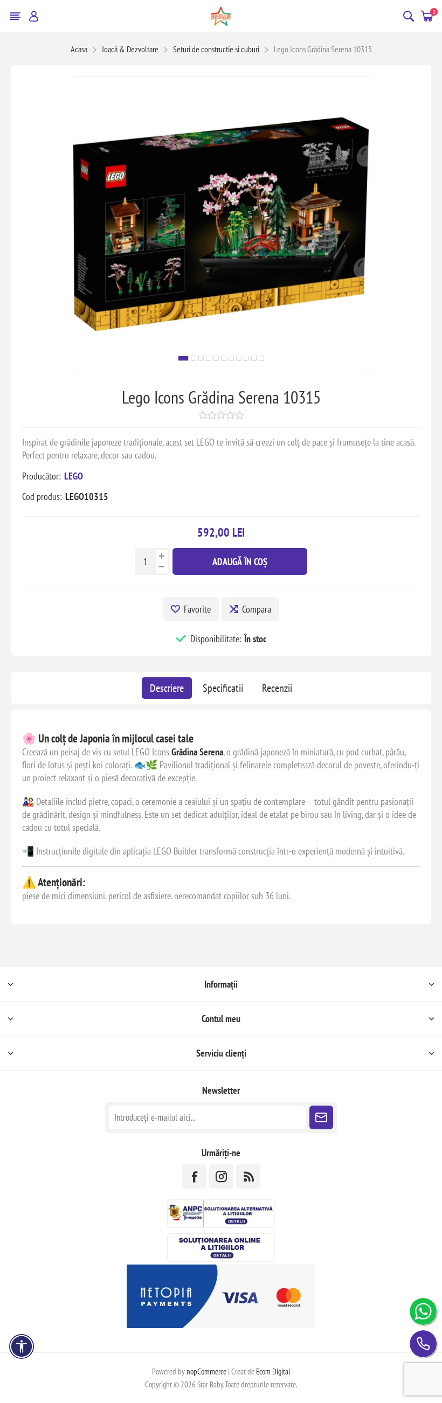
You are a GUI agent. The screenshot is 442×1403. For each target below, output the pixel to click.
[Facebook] (194, 1176)
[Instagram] (221, 1176)
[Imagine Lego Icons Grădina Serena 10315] (221, 368)
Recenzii (277, 688)
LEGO (73, 476)
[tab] (167, 688)
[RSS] (248, 1176)
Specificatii (223, 688)
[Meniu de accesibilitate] (21, 1346)
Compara (256, 609)
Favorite (197, 609)
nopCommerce (206, 1371)
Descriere (167, 688)
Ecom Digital (273, 1371)
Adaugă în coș (239, 561)
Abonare (321, 1117)
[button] (183, 358)
